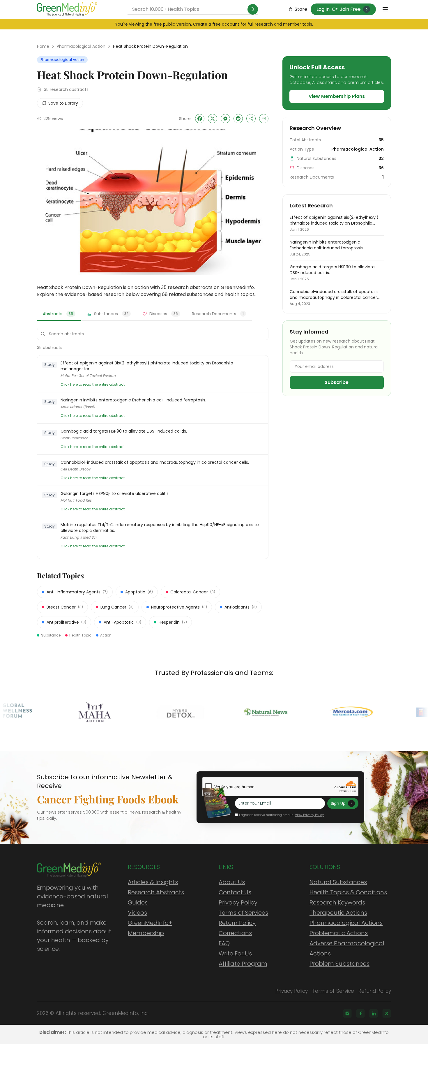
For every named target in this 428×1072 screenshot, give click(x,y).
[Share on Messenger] (225, 118)
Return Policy (237, 923)
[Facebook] (360, 1013)
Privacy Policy (238, 902)
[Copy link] (251, 118)
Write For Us (235, 953)
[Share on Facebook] (199, 118)
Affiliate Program (243, 964)
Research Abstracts (156, 892)
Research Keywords (337, 902)
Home (43, 46)
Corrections (235, 933)
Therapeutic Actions (338, 913)
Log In (323, 9)
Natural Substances (338, 882)
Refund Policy (374, 991)
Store (301, 9)
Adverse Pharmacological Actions (346, 948)
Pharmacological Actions (346, 923)
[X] (386, 1013)
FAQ (224, 943)
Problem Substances (339, 964)
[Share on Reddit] (238, 118)
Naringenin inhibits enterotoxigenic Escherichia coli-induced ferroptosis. (133, 400)
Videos (137, 913)
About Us (232, 882)
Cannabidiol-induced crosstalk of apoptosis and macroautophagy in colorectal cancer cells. (155, 462)
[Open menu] (385, 9)
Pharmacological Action (81, 46)
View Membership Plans (337, 96)
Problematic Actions (338, 933)
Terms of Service (333, 991)
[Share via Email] (263, 118)
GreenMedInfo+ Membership (150, 928)
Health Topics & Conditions (348, 892)
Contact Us (235, 892)
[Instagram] (347, 1013)
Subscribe (337, 382)
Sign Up (338, 803)
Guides (138, 902)
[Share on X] (212, 118)
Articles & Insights (153, 882)
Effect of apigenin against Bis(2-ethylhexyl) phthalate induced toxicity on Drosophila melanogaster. (147, 366)
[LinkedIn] (373, 1013)
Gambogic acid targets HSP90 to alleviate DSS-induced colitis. (124, 431)
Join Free (350, 9)
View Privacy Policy (309, 814)
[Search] (252, 9)
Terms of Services (243, 913)
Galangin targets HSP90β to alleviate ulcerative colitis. (115, 493)
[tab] (59, 314)
